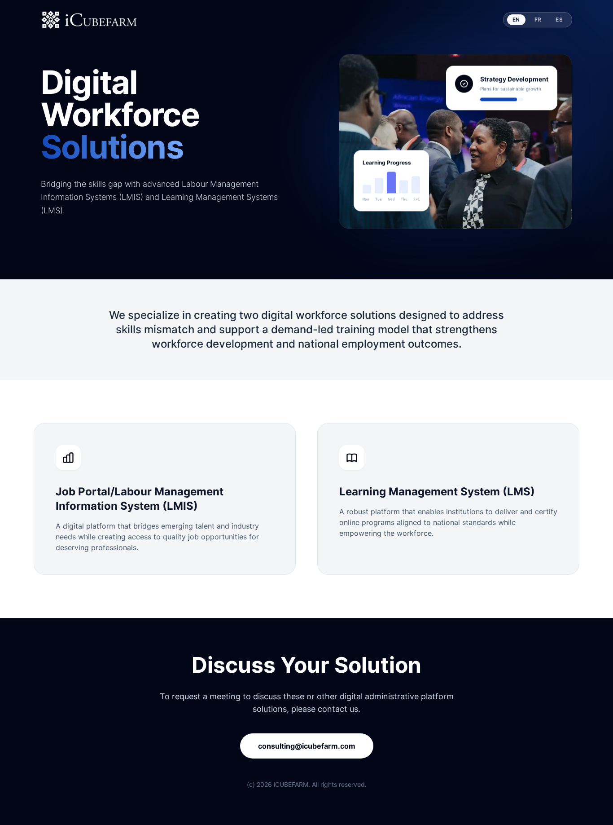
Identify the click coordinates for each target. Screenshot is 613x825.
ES (559, 19)
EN (516, 19)
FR (538, 19)
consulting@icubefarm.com (306, 745)
